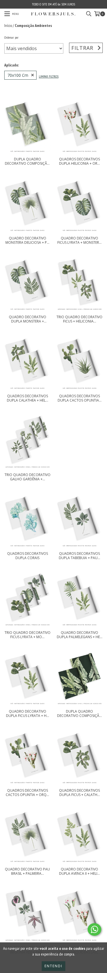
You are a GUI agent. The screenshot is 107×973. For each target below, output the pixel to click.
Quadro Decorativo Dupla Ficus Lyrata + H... (27, 713)
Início (8, 25)
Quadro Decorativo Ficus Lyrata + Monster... (79, 240)
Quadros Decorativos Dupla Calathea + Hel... (27, 398)
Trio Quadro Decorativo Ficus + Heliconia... (79, 319)
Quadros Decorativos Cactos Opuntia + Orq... (27, 792)
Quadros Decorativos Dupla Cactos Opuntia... (80, 398)
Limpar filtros (48, 76)
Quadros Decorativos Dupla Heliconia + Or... (79, 161)
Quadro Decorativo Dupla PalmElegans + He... (79, 634)
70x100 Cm (17, 75)
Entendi (53, 966)
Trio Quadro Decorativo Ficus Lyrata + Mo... (28, 634)
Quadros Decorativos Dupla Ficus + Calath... (79, 792)
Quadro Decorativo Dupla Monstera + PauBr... (27, 319)
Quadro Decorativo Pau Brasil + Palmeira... (27, 871)
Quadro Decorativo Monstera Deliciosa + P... (27, 240)
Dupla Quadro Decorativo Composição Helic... (27, 161)
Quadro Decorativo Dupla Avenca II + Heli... (79, 871)
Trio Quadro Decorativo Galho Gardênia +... (28, 477)
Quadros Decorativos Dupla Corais (27, 555)
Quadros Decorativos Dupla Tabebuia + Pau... (79, 555)
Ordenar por (11, 37)
